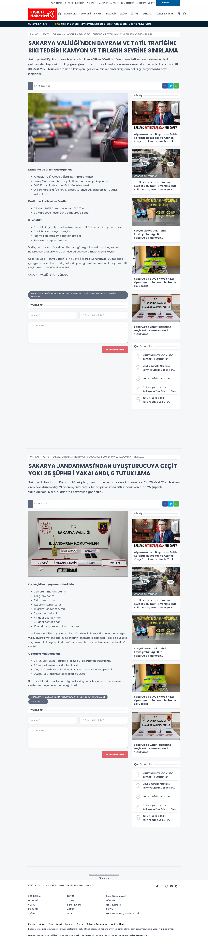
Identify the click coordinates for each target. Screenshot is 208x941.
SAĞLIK (123, 13)
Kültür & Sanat (164, 13)
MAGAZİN (111, 13)
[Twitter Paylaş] (170, 86)
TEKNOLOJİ (147, 13)
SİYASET (98, 13)
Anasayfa (34, 34)
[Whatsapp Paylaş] (176, 86)
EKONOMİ (86, 13)
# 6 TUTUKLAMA (38, 701)
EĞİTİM (134, 13)
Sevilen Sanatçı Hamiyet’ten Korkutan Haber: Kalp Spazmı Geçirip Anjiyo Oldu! (103, 24)
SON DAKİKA (70, 13)
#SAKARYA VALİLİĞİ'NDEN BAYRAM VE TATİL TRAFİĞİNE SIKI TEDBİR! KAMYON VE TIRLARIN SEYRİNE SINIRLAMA (73, 295)
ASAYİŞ (46, 34)
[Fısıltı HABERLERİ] (42, 13)
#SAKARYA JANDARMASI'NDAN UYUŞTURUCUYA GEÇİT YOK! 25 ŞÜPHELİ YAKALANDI (68, 697)
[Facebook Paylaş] (165, 86)
